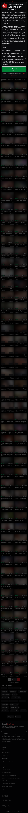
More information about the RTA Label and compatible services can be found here (13, 41)
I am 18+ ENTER (14, 69)
